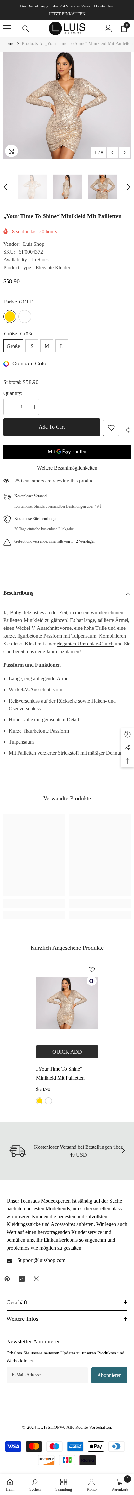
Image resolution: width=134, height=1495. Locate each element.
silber (48, 1100)
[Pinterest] (7, 1279)
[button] (112, 152)
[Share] (125, 429)
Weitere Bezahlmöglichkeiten (67, 468)
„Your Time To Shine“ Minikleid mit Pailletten (60, 1073)
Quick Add (67, 1052)
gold (39, 1100)
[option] (67, 105)
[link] (34, 903)
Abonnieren (109, 1375)
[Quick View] (92, 981)
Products (30, 43)
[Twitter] (36, 1279)
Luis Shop (33, 244)
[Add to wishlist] (111, 428)
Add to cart (52, 427)
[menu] (7, 28)
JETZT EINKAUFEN (67, 13)
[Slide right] (123, 1151)
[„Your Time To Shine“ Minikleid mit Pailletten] (67, 1003)
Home (8, 43)
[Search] (26, 29)
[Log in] (108, 28)
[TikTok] (22, 1279)
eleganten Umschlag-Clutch (85, 643)
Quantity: (12, 393)
